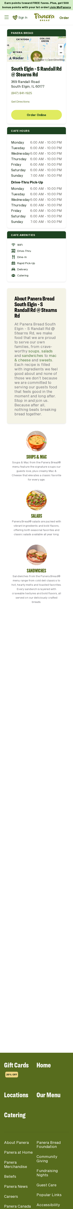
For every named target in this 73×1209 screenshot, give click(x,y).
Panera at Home (18, 1152)
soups (33, 351)
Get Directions (20, 101)
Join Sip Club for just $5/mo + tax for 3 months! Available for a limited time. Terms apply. (36, 6)
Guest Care (46, 1185)
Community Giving (46, 1158)
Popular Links (49, 1194)
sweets (45, 360)
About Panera (16, 1142)
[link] (15, 18)
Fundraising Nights (47, 1172)
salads (47, 351)
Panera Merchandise (15, 1164)
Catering (15, 1115)
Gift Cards (16, 1068)
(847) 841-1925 (21, 93)
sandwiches (32, 355)
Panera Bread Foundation (48, 1144)
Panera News (16, 1186)
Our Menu (48, 1095)
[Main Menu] (6, 17)
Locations (16, 1095)
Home (43, 1065)
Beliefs (10, 1176)
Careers (11, 1196)
